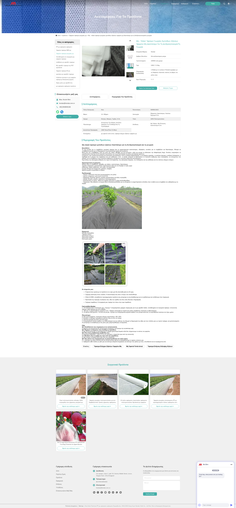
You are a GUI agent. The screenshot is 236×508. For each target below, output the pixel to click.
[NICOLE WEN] (120, 493)
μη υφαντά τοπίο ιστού (134, 346)
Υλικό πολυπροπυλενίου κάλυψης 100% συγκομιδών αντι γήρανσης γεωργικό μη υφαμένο (71, 401)
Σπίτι (146, 4)
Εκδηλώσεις (185, 4)
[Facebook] (101, 493)
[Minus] (231, 464)
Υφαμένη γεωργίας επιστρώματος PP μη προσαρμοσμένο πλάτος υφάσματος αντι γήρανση (165, 401)
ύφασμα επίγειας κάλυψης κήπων (160, 346)
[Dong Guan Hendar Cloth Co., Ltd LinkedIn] (113, 493)
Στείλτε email (150, 494)
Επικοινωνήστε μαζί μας (196, 4)
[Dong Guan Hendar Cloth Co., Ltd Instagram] (105, 493)
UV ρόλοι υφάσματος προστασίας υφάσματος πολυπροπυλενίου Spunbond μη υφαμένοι (133, 401)
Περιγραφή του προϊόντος (122, 97)
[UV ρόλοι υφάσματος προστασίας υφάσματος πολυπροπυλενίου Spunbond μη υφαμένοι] (134, 384)
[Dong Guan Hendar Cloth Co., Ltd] (13, 3)
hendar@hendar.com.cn (67, 103)
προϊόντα (164, 4)
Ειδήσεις (59, 484)
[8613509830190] (117, 493)
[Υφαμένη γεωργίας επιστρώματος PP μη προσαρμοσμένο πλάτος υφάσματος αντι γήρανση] (165, 384)
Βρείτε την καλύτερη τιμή (146, 88)
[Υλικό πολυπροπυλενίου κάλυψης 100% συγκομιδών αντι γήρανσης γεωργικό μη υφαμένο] (71, 384)
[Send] (231, 505)
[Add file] (199, 505)
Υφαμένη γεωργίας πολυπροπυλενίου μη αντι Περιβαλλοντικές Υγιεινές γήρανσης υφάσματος (102, 401)
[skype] (62, 112)
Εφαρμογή (175, 4)
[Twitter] (98, 493)
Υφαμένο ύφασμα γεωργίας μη (77, 35)
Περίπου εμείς (154, 4)
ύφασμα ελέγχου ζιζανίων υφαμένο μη (108, 346)
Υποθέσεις (59, 487)
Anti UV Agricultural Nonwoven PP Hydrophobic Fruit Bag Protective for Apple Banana (71, 443)
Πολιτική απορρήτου (71, 506)
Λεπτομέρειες (95, 97)
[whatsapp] (57, 112)
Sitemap (81, 506)
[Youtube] (109, 493)
